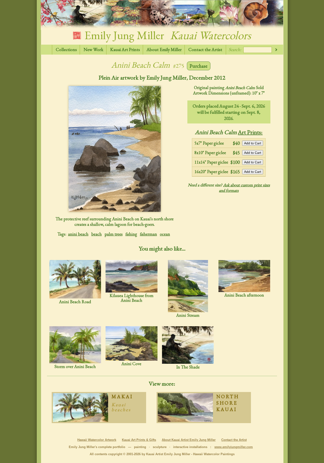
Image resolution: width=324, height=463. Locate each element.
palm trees (114, 234)
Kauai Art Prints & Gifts (139, 440)
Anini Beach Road (75, 301)
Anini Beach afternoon (244, 295)
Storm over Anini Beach (75, 366)
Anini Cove (131, 363)
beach (96, 234)
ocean (165, 234)
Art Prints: (250, 132)
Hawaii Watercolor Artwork (96, 440)
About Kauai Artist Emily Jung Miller (189, 440)
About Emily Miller (164, 49)
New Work (93, 49)
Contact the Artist (205, 49)
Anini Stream (187, 315)
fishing (131, 234)
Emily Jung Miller (166, 35)
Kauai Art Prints (125, 49)
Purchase (199, 66)
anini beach (78, 234)
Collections (66, 49)
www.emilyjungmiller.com (233, 447)
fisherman (148, 234)
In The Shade (188, 366)
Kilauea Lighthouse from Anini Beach (131, 297)
